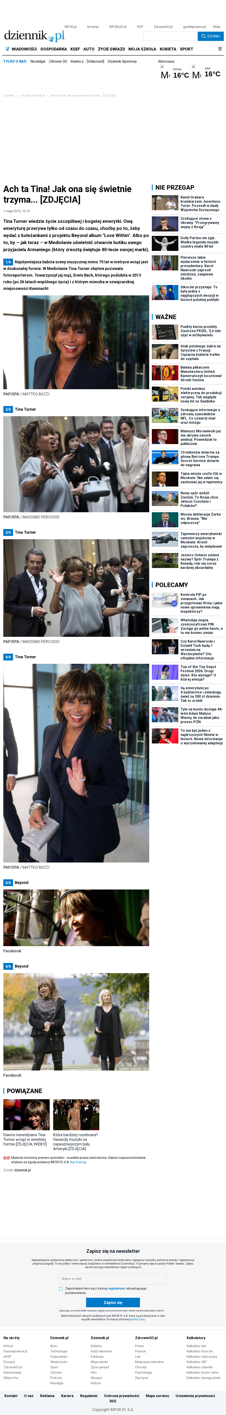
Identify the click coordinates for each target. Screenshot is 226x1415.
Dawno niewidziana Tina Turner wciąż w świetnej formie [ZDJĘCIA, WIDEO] (25, 1139)
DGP (140, 27)
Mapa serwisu (157, 1396)
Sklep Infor (11, 1378)
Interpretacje (12, 1372)
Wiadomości (58, 1362)
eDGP (7, 1356)
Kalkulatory (196, 1338)
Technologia (58, 1351)
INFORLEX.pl (117, 27)
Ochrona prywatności (121, 1396)
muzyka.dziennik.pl (32, 95)
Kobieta (96, 1346)
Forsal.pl (9, 1362)
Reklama (47, 1396)
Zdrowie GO (58, 61)
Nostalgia (37, 61)
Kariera (67, 1396)
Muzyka (96, 1378)
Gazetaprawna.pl (15, 1351)
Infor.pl (8, 1346)
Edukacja (97, 1356)
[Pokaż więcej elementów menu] (220, 49)
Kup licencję (78, 1162)
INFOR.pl (71, 27)
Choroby (141, 1367)
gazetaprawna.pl (194, 27)
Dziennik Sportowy (122, 61)
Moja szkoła (99, 1362)
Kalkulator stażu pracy (202, 1356)
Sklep (216, 27)
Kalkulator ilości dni (200, 1351)
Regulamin (89, 1396)
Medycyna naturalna (149, 1362)
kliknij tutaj (138, 1319)
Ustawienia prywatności (195, 1396)
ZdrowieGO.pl (163, 27)
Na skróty (12, 1338)
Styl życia (141, 1378)
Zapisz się (113, 1302)
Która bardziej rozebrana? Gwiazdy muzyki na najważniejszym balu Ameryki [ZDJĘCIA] (75, 1141)
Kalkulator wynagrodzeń (203, 1378)
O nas (29, 1396)
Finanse (140, 1351)
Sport (54, 1367)
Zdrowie (56, 1372)
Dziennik (8, 95)
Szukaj (213, 36)
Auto (53, 1346)
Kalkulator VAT (197, 1362)
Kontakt (10, 1396)
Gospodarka (58, 1356)
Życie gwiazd (100, 1367)
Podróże (56, 1378)
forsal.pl (93, 27)
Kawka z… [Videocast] (87, 61)
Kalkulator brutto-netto (202, 1372)
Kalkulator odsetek (200, 1367)
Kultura (96, 1383)
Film (94, 1372)
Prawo (139, 1346)
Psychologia (143, 1372)
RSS (113, 1401)
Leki (138, 1356)
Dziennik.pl (59, 1338)
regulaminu (116, 1288)
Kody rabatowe (101, 1351)
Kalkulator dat (196, 1346)
